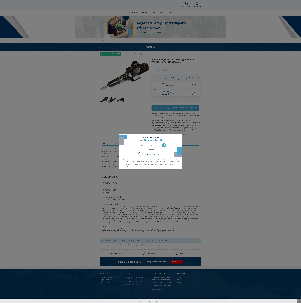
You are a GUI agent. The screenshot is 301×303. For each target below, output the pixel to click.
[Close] (180, 135)
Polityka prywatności (164, 301)
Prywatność (150, 166)
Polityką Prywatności (160, 159)
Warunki (155, 166)
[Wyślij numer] (164, 145)
